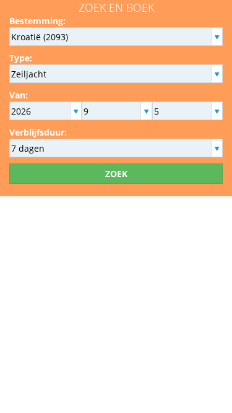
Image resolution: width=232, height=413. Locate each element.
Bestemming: (37, 21)
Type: (20, 58)
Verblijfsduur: (38, 132)
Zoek (116, 174)
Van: (18, 95)
